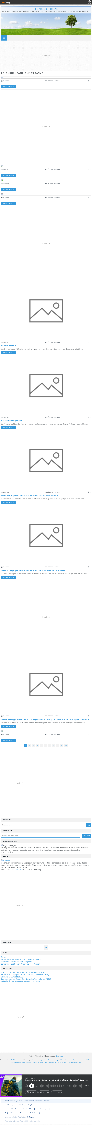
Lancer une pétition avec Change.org (16, 961)
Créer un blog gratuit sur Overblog (42, 1060)
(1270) (20, 981)
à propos (59, 1092)
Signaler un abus (78, 1060)
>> (66, 746)
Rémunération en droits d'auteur (21, 1062)
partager (46, 1092)
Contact (67, 1060)
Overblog (59, 1056)
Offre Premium (38, 1062)
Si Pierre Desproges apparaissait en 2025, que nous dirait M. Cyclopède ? (33, 570)
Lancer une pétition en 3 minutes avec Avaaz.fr (20, 964)
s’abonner (33, 1092)
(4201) (23, 972)
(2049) (25, 974)
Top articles (59, 1060)
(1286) (26, 979)
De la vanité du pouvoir (11, 420)
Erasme (4, 957)
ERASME (17, 869)
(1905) (12, 977)
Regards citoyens (46, 8)
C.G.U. (88, 1060)
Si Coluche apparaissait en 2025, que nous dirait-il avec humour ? (30, 495)
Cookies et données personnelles (55, 1062)
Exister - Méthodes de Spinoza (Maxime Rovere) (21, 959)
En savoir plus (8, 87)
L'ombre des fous (8, 345)
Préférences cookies (74, 1062)
